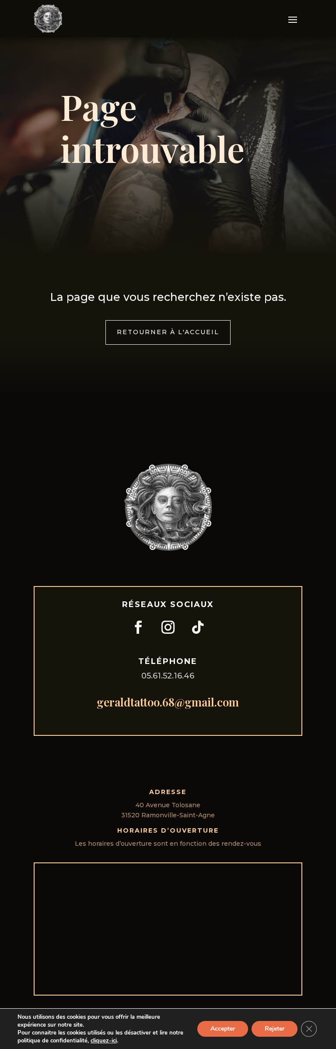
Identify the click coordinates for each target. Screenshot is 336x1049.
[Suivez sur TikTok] (198, 627)
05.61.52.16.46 (167, 676)
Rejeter (274, 1028)
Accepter (222, 1028)
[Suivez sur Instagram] (168, 627)
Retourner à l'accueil (168, 332)
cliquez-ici (104, 1041)
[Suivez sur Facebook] (138, 627)
